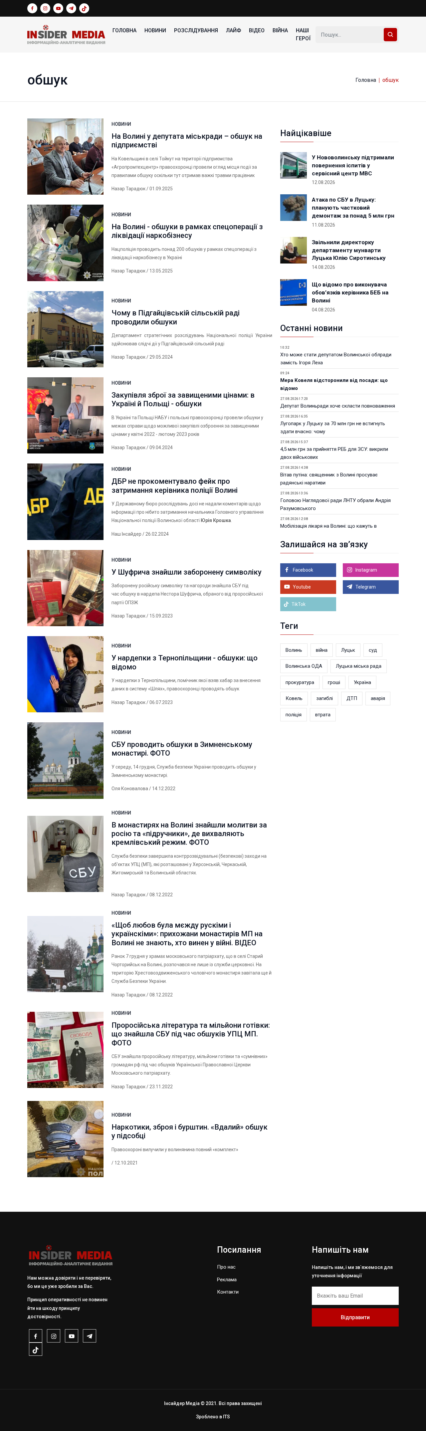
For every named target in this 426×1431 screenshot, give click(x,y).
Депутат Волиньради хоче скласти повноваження (337, 406)
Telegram (365, 587)
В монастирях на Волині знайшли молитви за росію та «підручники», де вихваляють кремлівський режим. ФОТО (189, 834)
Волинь (294, 650)
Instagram (365, 570)
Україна (362, 682)
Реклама (227, 1280)
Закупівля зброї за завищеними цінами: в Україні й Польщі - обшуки (183, 399)
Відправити (355, 1317)
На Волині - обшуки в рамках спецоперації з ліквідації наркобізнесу (187, 231)
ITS (226, 1416)
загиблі (324, 698)
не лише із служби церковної (222, 964)
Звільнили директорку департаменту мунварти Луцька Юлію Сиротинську (349, 250)
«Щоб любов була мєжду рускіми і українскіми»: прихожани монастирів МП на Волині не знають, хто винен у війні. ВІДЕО (187, 934)
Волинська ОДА (304, 666)
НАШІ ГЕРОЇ (303, 34)
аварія (378, 698)
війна (321, 650)
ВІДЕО (257, 30)
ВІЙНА (280, 30)
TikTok (298, 604)
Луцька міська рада (358, 666)
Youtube (301, 587)
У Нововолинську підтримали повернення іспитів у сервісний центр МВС (353, 165)
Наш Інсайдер (126, 534)
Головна (124, 30)
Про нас (226, 1267)
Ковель (294, 698)
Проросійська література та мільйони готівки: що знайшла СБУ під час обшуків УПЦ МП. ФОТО (190, 1034)
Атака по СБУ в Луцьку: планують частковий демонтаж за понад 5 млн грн (353, 207)
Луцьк (348, 650)
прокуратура (300, 682)
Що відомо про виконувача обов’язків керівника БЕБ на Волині (350, 292)
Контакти (228, 1292)
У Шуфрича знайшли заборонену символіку (186, 572)
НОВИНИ (155, 30)
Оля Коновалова (129, 788)
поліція (294, 715)
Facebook (302, 570)
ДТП (351, 698)
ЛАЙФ (233, 30)
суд (373, 650)
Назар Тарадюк (128, 188)
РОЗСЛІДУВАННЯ (196, 30)
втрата (322, 715)
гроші (334, 682)
